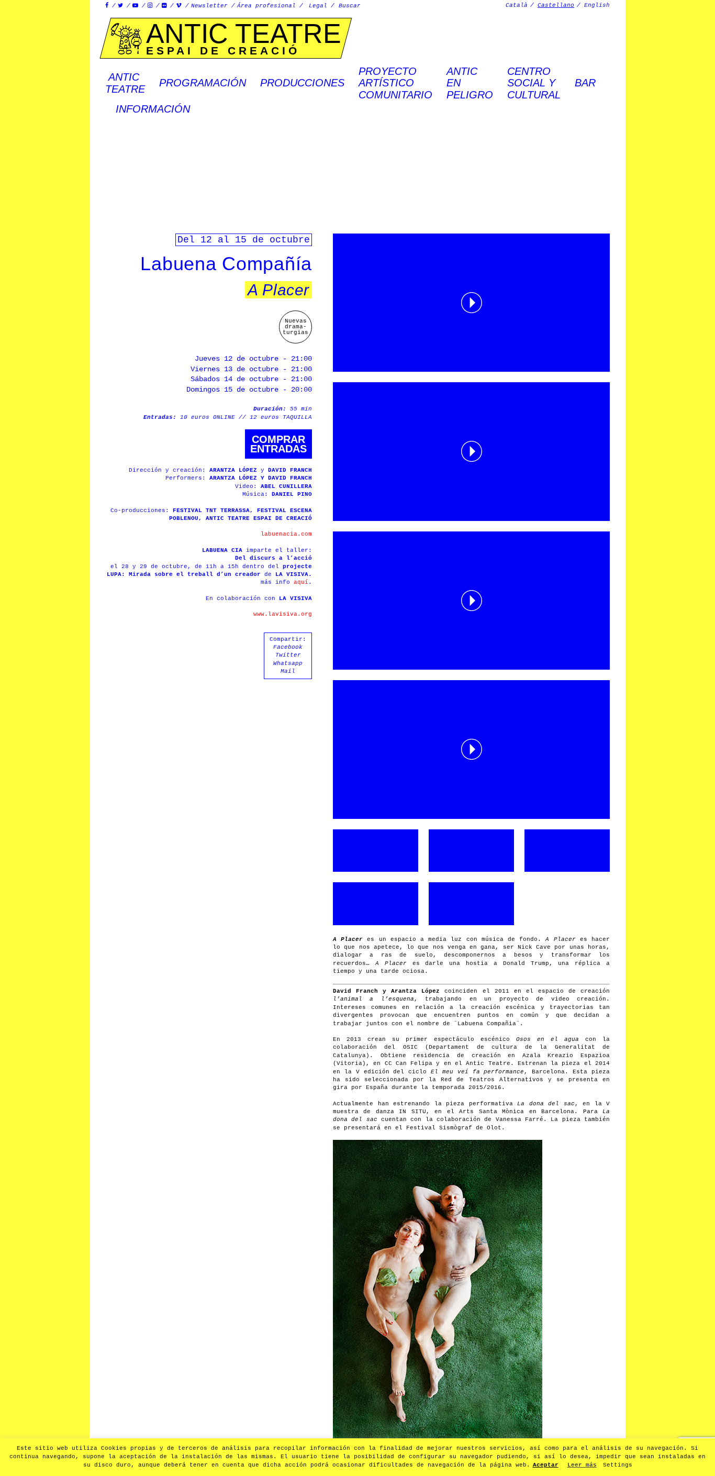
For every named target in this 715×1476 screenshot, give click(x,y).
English (597, 5)
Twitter (288, 655)
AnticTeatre (125, 82)
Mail (288, 671)
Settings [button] (617, 1465)
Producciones (302, 82)
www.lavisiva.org (282, 614)
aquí (301, 582)
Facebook (288, 647)
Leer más (582, 1465)
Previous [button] (44, 738)
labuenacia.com (286, 534)
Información (153, 109)
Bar (585, 82)
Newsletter (209, 6)
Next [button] (670, 738)
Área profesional (266, 6)
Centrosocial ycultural (534, 83)
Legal (318, 6)
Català (517, 5)
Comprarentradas (278, 444)
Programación (202, 82)
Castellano (556, 5)
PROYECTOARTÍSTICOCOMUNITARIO (395, 83)
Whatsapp (288, 663)
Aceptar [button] (545, 1465)
